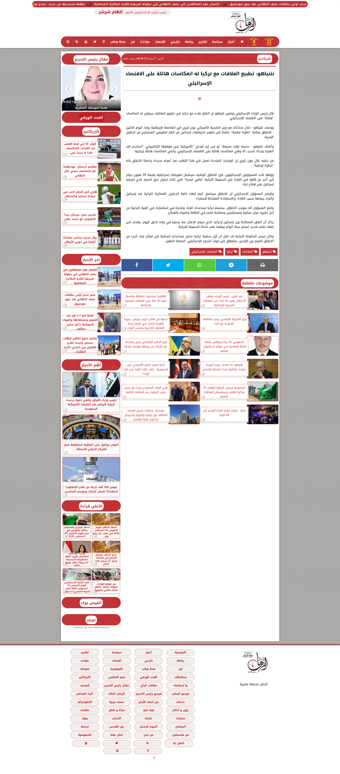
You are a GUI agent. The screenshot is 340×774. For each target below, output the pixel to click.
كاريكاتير (264, 58)
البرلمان (180, 726)
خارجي (175, 42)
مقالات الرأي (148, 685)
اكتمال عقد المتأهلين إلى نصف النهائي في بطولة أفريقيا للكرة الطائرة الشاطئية (211, 4)
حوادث (145, 42)
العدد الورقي (91, 117)
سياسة (217, 42)
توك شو (148, 710)
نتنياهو (267, 252)
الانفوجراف (84, 702)
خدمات (180, 702)
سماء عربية (116, 702)
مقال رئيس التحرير (91, 59)
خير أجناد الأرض (148, 702)
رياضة (189, 42)
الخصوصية (84, 735)
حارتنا (148, 718)
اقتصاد (160, 42)
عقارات (84, 710)
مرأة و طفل (116, 710)
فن (132, 42)
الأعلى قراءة (91, 506)
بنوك (84, 718)
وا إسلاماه (180, 685)
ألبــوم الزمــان (148, 726)
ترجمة (85, 726)
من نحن (148, 735)
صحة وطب (118, 42)
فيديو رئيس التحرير (148, 693)
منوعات (85, 669)
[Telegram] (231, 265)
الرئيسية (180, 652)
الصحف (84, 685)
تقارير (202, 42)
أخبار (231, 42)
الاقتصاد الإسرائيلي (205, 252)
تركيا (230, 252)
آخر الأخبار (91, 259)
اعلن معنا (116, 735)
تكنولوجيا (116, 669)
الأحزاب (116, 718)
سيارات (180, 718)
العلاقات (248, 252)
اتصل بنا (178, 743)
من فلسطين (180, 735)
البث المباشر (84, 693)
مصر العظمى (116, 677)
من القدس (116, 726)
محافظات (180, 677)
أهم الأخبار (91, 365)
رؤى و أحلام (180, 710)
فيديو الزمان (180, 693)
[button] (113, 89)
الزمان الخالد (116, 693)
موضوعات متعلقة (257, 283)
